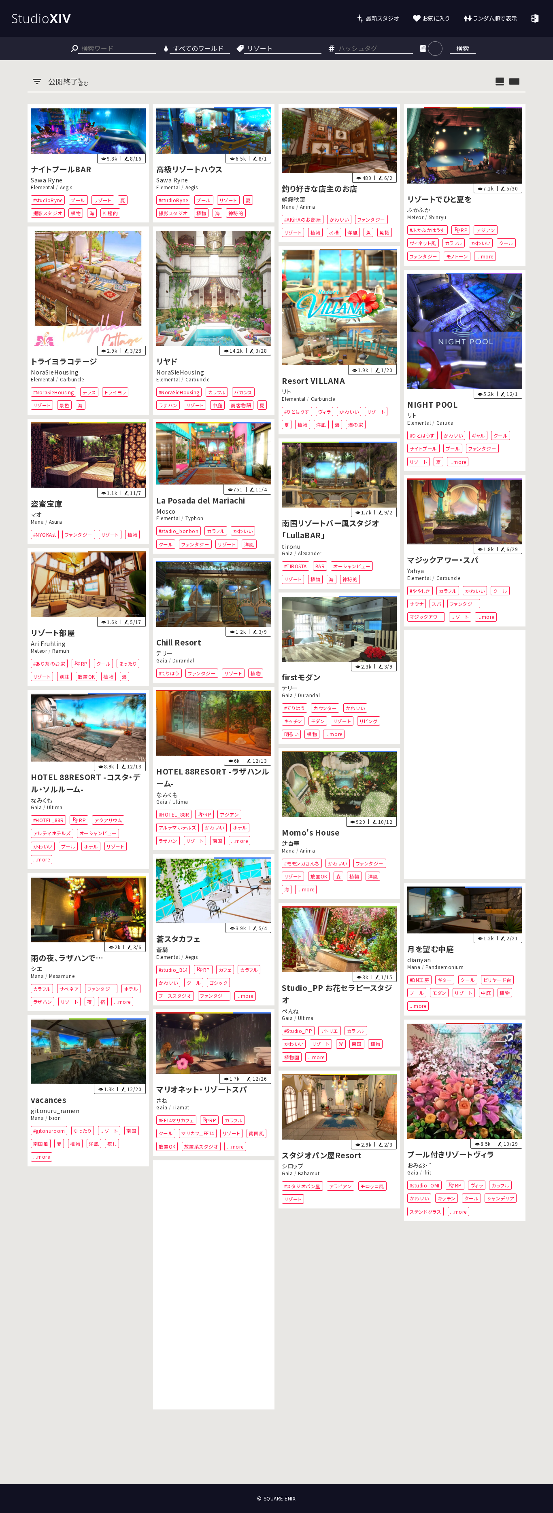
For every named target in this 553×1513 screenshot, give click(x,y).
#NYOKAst (44, 534)
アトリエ (329, 1030)
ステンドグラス (425, 1211)
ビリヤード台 (497, 979)
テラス (89, 392)
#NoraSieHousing (53, 392)
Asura (55, 521)
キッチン (293, 720)
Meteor (415, 217)
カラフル (453, 242)
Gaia (287, 553)
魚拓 (384, 232)
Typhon (194, 518)
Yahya (415, 570)
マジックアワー (425, 616)
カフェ (225, 969)
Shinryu (438, 217)
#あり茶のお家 (49, 663)
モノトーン (457, 255)
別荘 (65, 676)
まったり (128, 663)
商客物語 (241, 405)
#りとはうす (297, 411)
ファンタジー (371, 219)
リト (286, 391)
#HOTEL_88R (174, 813)
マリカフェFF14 (197, 1133)
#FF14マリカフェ (176, 1120)
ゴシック (218, 982)
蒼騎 (162, 949)
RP (464, 229)
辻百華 (291, 843)
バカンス (243, 392)
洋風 (352, 232)
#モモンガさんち (301, 863)
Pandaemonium (444, 967)
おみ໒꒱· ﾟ (420, 1165)
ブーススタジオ (175, 995)
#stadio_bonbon (179, 530)
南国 (218, 840)
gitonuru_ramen (55, 1110)
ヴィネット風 (422, 242)
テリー (164, 653)
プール (78, 199)
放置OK (86, 676)
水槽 (334, 232)
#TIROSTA (295, 565)
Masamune (61, 975)
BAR (320, 565)
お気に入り (436, 18)
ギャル (478, 435)
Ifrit (427, 1172)
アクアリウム (108, 820)
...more (484, 255)
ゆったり (83, 1130)
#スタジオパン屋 (302, 1185)
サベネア (69, 988)
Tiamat (180, 1107)
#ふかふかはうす (427, 229)
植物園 (292, 1056)
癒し (112, 1143)
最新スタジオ (382, 18)
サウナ (416, 603)
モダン (318, 720)
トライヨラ (115, 392)
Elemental (43, 187)
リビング (368, 720)
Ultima (180, 801)
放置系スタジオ (201, 1146)
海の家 (356, 424)
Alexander (309, 553)
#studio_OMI (424, 1185)
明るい (291, 734)
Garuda (444, 422)
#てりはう (169, 672)
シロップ (292, 1166)
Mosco (166, 511)
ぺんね (290, 1010)
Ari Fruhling (48, 643)
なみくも (166, 794)
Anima (307, 206)
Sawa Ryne (47, 180)
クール (506, 242)
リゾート (103, 199)
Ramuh (61, 650)
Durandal (183, 660)
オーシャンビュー (351, 565)
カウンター (325, 708)
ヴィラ (324, 411)
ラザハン (168, 405)
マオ (36, 514)
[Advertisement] (464, 754)
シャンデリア (500, 1198)
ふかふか (418, 209)
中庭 (218, 405)
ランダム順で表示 (495, 18)
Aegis (66, 187)
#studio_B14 (173, 969)
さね (161, 1100)
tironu (291, 546)
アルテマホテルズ (177, 827)
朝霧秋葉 (293, 199)
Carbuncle (72, 379)
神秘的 (110, 212)
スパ (436, 603)
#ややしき (419, 590)
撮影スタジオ (47, 212)
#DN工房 (419, 979)
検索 (462, 48)
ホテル (240, 827)
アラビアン (340, 1185)
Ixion (55, 1118)
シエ (36, 968)
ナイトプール (423, 448)
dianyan (419, 960)
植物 (76, 212)
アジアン (485, 229)
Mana (288, 206)
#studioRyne (48, 199)
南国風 (256, 1133)
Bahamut (309, 1173)
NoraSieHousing (55, 372)
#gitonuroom (49, 1130)
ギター (445, 979)
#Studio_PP (298, 1030)
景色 (65, 405)
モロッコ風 (372, 1185)
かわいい (339, 219)
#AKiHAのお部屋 (302, 219)
